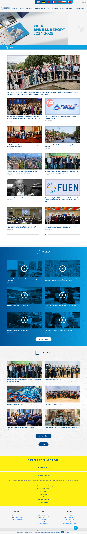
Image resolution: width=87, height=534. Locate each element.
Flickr (43, 444)
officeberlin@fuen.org (43, 523)
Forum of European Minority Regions (44, 486)
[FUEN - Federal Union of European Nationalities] (5, 8)
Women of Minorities (43, 497)
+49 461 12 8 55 (19, 517)
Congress (43, 494)
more (43, 234)
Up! (76, 527)
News (22, 8)
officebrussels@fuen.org (69, 523)
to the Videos (43, 339)
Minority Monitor (43, 499)
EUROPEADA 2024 (43, 488)
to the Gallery (43, 436)
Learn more (66, 532)
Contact (83, 2)
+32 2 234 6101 (71, 517)
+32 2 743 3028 (70, 519)
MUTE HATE (43, 491)
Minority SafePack (43, 502)
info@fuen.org (19, 519)
